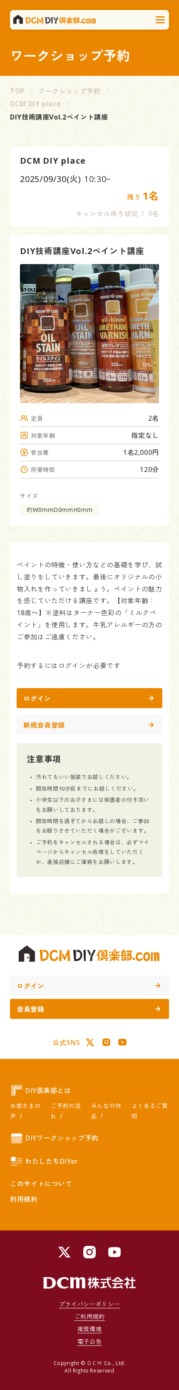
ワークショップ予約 (69, 91)
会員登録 (31, 1009)
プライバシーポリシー (89, 1304)
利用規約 (24, 1199)
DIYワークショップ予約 (62, 1138)
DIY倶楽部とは (48, 1090)
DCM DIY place (35, 103)
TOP (17, 90)
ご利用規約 (89, 1316)
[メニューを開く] (161, 20)
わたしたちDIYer (51, 1161)
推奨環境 (89, 1329)
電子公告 (89, 1341)
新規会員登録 (44, 725)
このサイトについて (41, 1183)
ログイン (37, 698)
